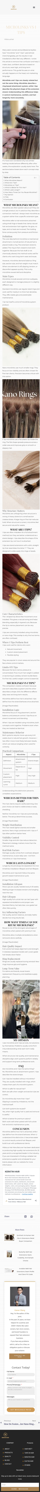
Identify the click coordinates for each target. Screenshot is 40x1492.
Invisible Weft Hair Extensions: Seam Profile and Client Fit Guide (25, 1271)
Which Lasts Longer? (12, 190)
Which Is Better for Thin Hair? (16, 187)
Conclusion (9, 199)
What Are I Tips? (11, 183)
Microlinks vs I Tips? (12, 185)
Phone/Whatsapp (14, 1385)
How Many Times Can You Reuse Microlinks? (21, 192)
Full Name (10, 1371)
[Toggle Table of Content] (35, 177)
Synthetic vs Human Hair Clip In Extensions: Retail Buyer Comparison (25, 1238)
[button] (34, 7)
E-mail (9, 1378)
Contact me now (19, 1356)
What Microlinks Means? (13, 180)
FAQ (6, 197)
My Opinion (9, 195)
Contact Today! (21, 1367)
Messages (10, 1397)
